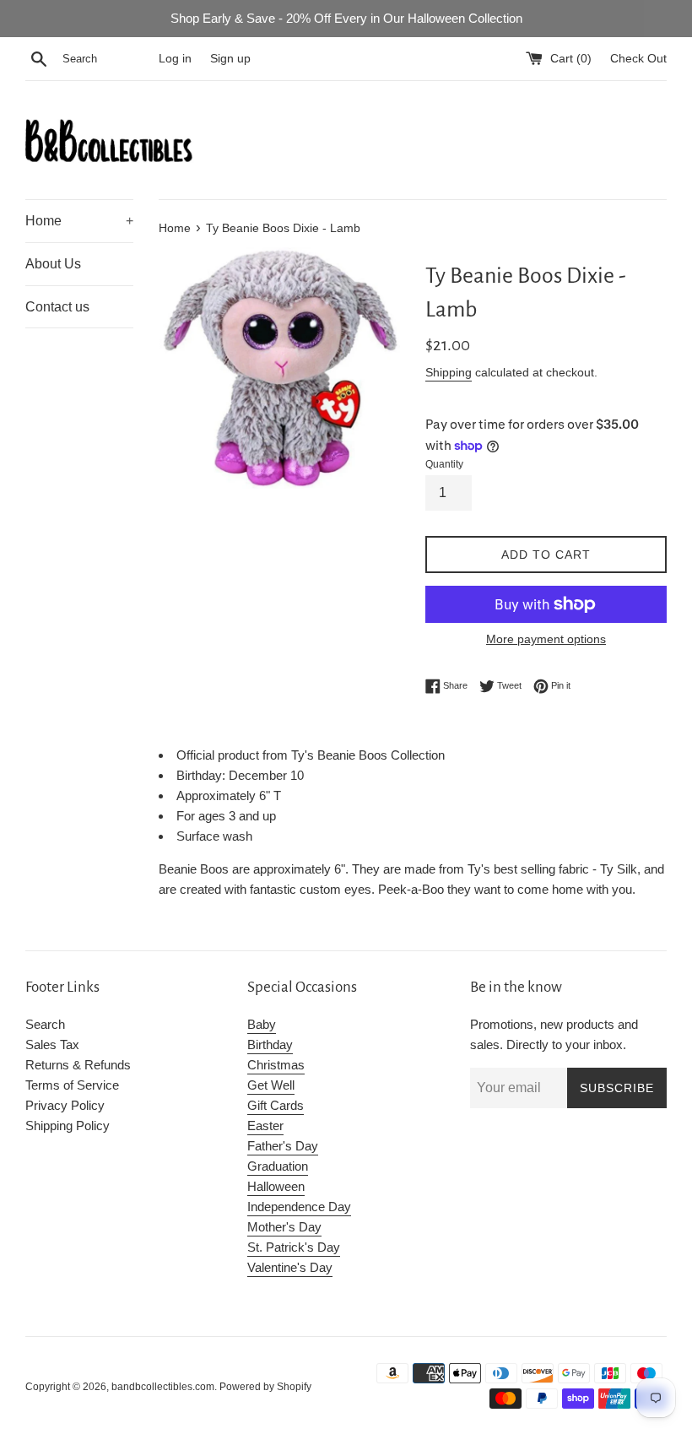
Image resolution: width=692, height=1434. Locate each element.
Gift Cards (275, 1105)
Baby (261, 1024)
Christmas (276, 1065)
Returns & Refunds (78, 1065)
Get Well (271, 1085)
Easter (265, 1125)
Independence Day (299, 1206)
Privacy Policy (65, 1105)
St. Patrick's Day (293, 1247)
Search (45, 1024)
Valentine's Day (289, 1267)
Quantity (444, 464)
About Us (53, 264)
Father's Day (282, 1146)
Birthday (270, 1044)
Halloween (276, 1186)
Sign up (230, 58)
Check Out (638, 58)
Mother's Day (284, 1227)
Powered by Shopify (265, 1387)
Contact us (57, 307)
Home (79, 221)
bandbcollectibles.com (162, 1387)
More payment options (546, 639)
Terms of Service (72, 1085)
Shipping (448, 372)
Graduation (277, 1166)
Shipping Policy (67, 1125)
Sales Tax (52, 1044)
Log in (175, 58)
